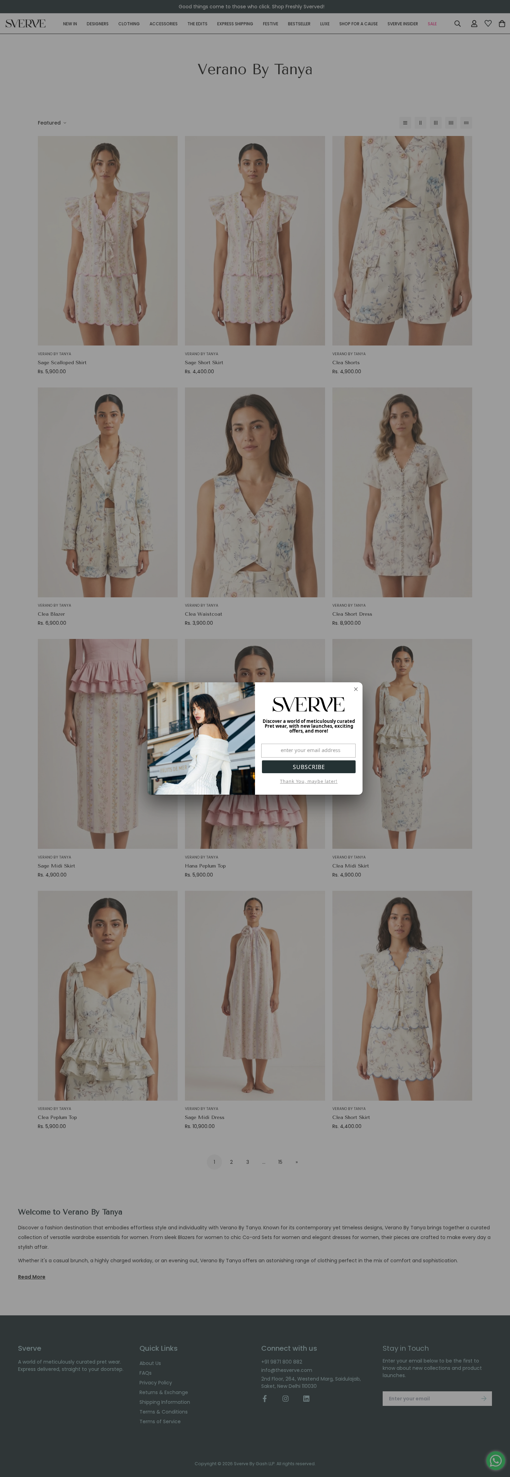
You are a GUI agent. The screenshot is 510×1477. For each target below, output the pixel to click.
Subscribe (309, 767)
